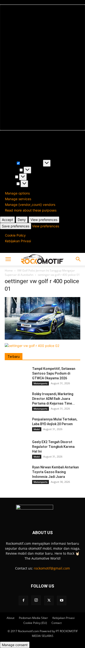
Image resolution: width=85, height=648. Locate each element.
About (10, 618)
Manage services (18, 199)
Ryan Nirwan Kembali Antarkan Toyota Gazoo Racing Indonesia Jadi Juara (55, 472)
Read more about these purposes (30, 210)
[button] (42, 67)
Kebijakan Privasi (18, 241)
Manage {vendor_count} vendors (30, 205)
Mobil (37, 429)
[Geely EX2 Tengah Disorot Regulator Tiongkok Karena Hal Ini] (16, 448)
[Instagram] (36, 600)
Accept (7, 220)
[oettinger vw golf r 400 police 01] (42, 338)
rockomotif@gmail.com (52, 568)
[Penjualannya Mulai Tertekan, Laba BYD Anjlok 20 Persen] (16, 425)
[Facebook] (23, 600)
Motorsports (40, 383)
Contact (56, 623)
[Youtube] (61, 600)
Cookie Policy (15, 235)
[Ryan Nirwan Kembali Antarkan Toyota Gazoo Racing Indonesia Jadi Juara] (16, 473)
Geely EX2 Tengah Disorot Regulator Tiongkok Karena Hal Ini (53, 446)
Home (9, 270)
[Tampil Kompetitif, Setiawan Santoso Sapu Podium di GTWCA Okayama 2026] (16, 374)
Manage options (17, 193)
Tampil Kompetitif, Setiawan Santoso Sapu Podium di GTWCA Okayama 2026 (53, 373)
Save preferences (15, 226)
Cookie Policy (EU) (35, 623)
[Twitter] (49, 600)
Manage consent (15, 645)
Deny (22, 220)
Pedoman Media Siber (33, 618)
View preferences (43, 220)
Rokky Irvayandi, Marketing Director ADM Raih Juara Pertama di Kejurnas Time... (53, 398)
